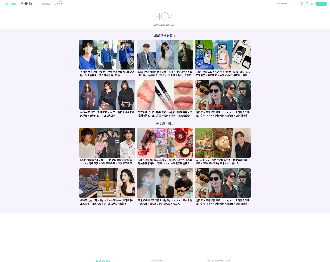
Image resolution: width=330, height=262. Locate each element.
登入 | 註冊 (321, 3)
